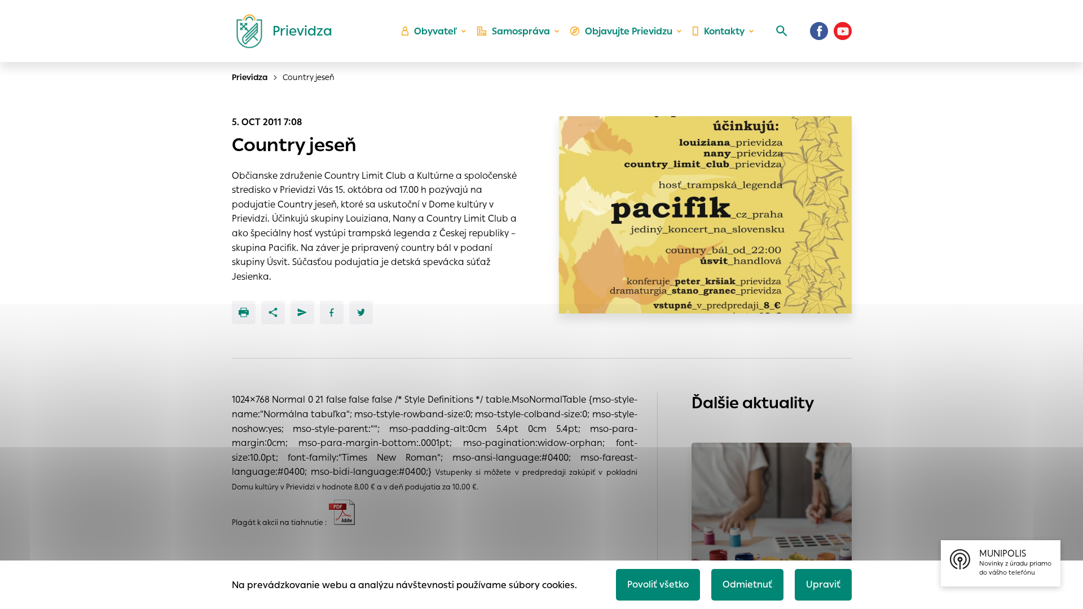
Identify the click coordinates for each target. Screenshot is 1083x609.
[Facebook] (819, 31)
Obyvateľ (435, 31)
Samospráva (521, 31)
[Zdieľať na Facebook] (332, 312)
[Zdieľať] (273, 312)
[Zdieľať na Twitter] (361, 312)
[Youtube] (843, 31)
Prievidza (250, 77)
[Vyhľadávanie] (782, 31)
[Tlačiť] (244, 312)
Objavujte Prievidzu (628, 31)
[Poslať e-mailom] (302, 312)
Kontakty (724, 31)
